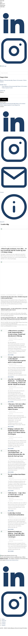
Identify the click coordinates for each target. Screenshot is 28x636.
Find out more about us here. (12, 560)
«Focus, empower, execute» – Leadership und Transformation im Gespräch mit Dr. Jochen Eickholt (17, 359)
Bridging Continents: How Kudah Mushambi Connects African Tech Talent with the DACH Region (16, 431)
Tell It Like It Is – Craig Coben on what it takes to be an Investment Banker (17, 494)
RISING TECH (3, 84)
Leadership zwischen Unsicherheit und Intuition (16, 514)
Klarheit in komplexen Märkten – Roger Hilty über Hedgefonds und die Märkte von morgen (16, 534)
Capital (15, 339)
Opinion (2, 81)
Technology (10, 438)
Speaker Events (9, 87)
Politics (25, 80)
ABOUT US (2, 90)
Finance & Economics (18, 80)
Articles (4, 622)
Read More (11, 355)
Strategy (21, 365)
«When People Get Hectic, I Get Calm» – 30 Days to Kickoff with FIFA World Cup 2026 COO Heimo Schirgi (13, 250)
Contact (4, 623)
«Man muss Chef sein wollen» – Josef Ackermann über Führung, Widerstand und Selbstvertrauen (17, 406)
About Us (4, 620)
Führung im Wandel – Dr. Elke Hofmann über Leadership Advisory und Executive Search (14, 309)
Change (18, 339)
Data (22, 339)
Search (4, 99)
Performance (20, 246)
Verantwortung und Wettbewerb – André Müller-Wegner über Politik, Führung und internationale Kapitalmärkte (14, 318)
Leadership (14, 246)
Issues (3, 86)
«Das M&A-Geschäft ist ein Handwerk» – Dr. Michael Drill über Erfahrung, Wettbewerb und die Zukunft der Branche (17, 381)
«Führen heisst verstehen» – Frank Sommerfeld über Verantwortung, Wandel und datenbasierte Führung (16, 333)
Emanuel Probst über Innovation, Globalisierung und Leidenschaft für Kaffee (14, 297)
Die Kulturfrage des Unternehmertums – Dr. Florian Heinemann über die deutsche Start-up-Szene (16, 453)
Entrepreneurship (8, 80)
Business (2, 80)
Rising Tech (17, 105)
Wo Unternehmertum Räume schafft (16, 475)
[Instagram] (14, 64)
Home (3, 619)
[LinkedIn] (14, 36)
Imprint (3, 625)
